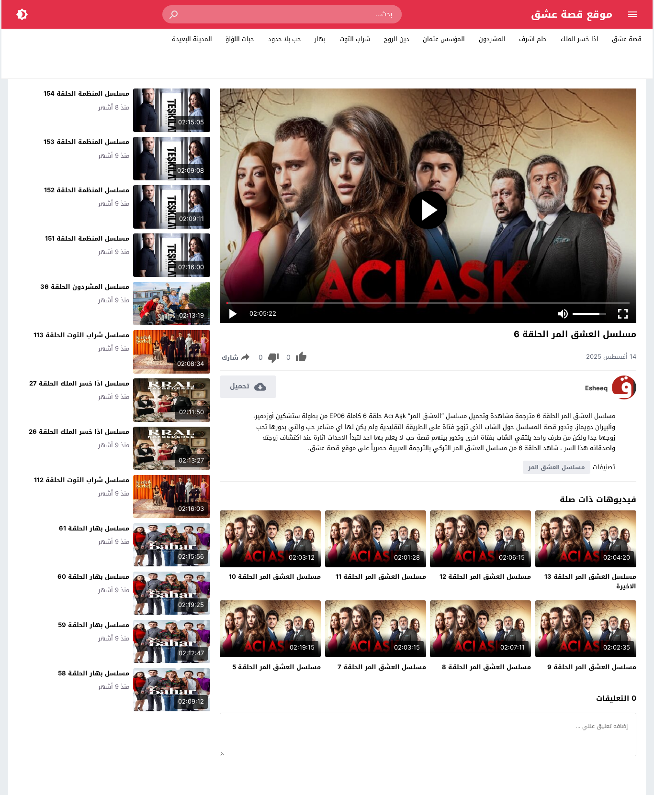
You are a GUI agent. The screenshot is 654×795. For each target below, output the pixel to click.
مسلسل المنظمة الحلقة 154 (86, 93)
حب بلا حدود (284, 39)
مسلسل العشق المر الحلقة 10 (275, 577)
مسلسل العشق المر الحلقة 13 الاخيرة (590, 581)
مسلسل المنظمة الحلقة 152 (86, 190)
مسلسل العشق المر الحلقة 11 (381, 577)
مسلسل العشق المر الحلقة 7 (382, 667)
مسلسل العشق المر (556, 467)
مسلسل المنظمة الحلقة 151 (87, 238)
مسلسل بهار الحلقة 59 (93, 625)
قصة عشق (627, 39)
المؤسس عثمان (444, 39)
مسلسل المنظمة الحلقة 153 (86, 142)
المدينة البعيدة (192, 39)
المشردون (492, 39)
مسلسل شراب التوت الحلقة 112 (81, 480)
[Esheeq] (624, 397)
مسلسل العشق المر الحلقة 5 (276, 667)
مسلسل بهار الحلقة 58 (93, 673)
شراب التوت (354, 39)
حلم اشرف (533, 39)
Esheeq (596, 388)
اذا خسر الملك (579, 39)
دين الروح (396, 39)
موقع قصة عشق (571, 14)
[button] (174, 14)
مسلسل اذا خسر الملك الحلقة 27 (79, 383)
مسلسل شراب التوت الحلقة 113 (81, 335)
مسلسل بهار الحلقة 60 (93, 577)
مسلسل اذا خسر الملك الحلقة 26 (79, 432)
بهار (320, 39)
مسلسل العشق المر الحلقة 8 (486, 667)
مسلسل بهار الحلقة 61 (94, 528)
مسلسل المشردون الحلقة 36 (84, 287)
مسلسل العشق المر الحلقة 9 (591, 667)
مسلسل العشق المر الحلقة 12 (485, 577)
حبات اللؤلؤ (240, 39)
